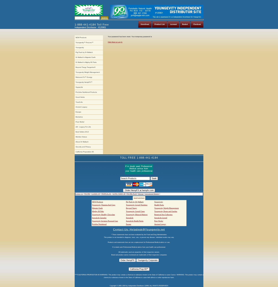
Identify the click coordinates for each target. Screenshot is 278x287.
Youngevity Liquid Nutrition (136, 205)
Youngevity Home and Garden (165, 211)
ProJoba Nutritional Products (86, 92)
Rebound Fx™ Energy (84, 77)
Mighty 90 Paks (98, 211)
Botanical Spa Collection (163, 214)
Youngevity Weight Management (88, 72)
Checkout (197, 24)
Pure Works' (80, 122)
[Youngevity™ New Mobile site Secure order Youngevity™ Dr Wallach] (89, 10)
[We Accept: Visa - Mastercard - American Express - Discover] (139, 186)
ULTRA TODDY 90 (119, 194)
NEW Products (81, 37)
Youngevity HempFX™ (84, 82)
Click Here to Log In (115, 42)
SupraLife (79, 87)
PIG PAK (87, 194)
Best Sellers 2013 (82, 132)
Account (173, 24)
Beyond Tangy (131, 208)
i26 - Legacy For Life (83, 127)
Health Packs (159, 205)
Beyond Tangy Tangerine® (85, 67)
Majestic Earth (97, 208)
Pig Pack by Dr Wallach (84, 52)
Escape (78, 112)
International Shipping (152, 194)
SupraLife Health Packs (134, 221)
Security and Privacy (83, 147)
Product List (159, 24)
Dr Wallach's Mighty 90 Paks (86, 62)
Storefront (145, 24)
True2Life (79, 102)
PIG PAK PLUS (132, 194)
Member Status (81, 137)
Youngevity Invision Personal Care (105, 221)
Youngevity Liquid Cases (135, 211)
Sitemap (141, 194)
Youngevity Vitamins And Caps (103, 205)
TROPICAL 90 (106, 194)
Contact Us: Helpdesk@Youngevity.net (139, 229)
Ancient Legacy (81, 107)
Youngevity (80, 47)
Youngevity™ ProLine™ (84, 42)
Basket (185, 24)
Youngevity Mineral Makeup (137, 214)
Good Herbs (80, 97)
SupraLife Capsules (99, 218)
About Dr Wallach (82, 142)
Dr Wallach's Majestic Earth (86, 57)
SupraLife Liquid (160, 218)
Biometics (79, 117)
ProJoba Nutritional (99, 224)
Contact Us (79, 194)
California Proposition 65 (85, 152)
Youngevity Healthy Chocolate (103, 214)
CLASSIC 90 (95, 194)
